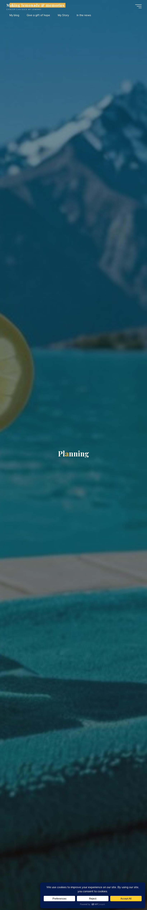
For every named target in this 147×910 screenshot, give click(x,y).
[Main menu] (138, 6)
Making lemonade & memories (35, 5)
